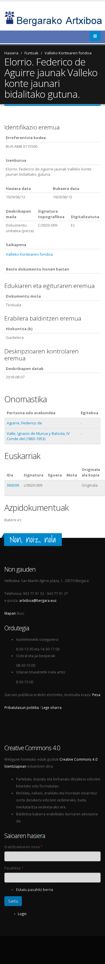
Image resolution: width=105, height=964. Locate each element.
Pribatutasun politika (21, 707)
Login (22, 913)
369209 (13, 485)
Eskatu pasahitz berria (34, 889)
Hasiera (11, 53)
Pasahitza (13, 868)
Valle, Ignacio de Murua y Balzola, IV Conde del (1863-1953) (38, 436)
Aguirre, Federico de (24, 423)
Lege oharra (52, 707)
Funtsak (31, 53)
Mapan (10, 613)
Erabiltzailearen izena (23, 846)
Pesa (96, 694)
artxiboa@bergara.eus (38, 600)
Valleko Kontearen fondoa (68, 53)
